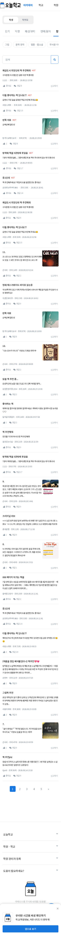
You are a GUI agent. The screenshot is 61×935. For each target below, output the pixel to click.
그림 (7, 44)
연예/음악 (46, 31)
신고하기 (54, 85)
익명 (17, 31)
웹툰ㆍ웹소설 (37, 44)
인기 (7, 31)
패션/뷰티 (30, 31)
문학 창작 (20, 44)
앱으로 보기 (30, 928)
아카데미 (28, 5)
